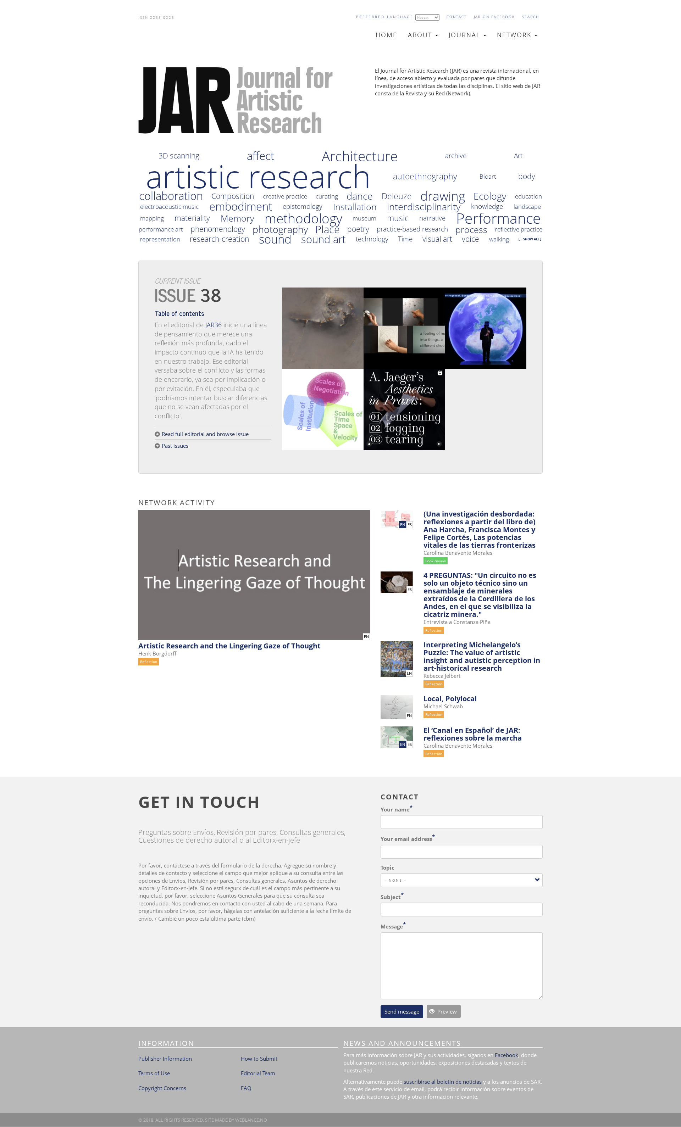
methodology (303, 218)
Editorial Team (258, 1073)
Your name (395, 809)
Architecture (360, 156)
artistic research (258, 176)
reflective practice (518, 229)
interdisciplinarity (423, 206)
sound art (323, 239)
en (366, 636)
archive (455, 156)
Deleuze (397, 196)
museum (364, 218)
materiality (192, 218)
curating (327, 196)
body (526, 176)
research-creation (219, 239)
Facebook (506, 1055)
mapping (152, 218)
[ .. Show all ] (530, 239)
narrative (432, 218)
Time (405, 239)
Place (327, 229)
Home (386, 34)
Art (518, 156)
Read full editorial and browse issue (205, 433)
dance (360, 196)
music (398, 218)
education (528, 196)
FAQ (246, 1088)
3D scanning (179, 155)
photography (280, 229)
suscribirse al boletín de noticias (443, 1081)
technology (372, 239)
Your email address (406, 838)
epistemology (302, 206)
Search (530, 16)
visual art (437, 239)
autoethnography (425, 176)
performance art (161, 229)
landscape (527, 206)
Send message (401, 1011)
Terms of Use (154, 1073)
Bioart (488, 176)
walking (499, 239)
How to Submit (259, 1058)
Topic (387, 867)
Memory (237, 218)
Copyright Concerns (162, 1088)
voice (470, 239)
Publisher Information (165, 1058)
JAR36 (213, 324)
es (410, 524)
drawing (442, 196)
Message (392, 926)
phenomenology (217, 229)
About (421, 34)
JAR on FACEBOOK (494, 16)
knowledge (487, 206)
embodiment (240, 207)
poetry (358, 229)
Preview (446, 1011)
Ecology (490, 196)
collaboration (171, 196)
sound (275, 239)
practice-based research (412, 229)
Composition (232, 196)
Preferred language (385, 16)
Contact (457, 16)
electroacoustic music (169, 206)
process (471, 229)
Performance (498, 218)
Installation (355, 207)
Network (515, 34)
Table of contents (179, 312)
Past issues (175, 445)
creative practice (285, 196)
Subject (391, 896)
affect (260, 156)
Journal (466, 34)
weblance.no (251, 1120)
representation (160, 239)
